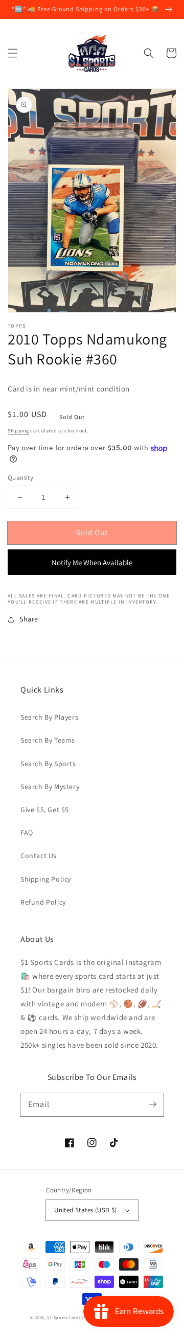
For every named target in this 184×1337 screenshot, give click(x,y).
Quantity (20, 477)
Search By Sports (48, 763)
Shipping (18, 430)
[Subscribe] (152, 1104)
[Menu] (13, 53)
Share (28, 619)
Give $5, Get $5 (44, 809)
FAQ (26, 832)
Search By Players (49, 717)
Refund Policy (43, 902)
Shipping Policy (45, 879)
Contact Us (38, 855)
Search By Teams (47, 740)
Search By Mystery (49, 786)
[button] (148, 53)
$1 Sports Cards (64, 1317)
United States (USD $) (85, 1210)
